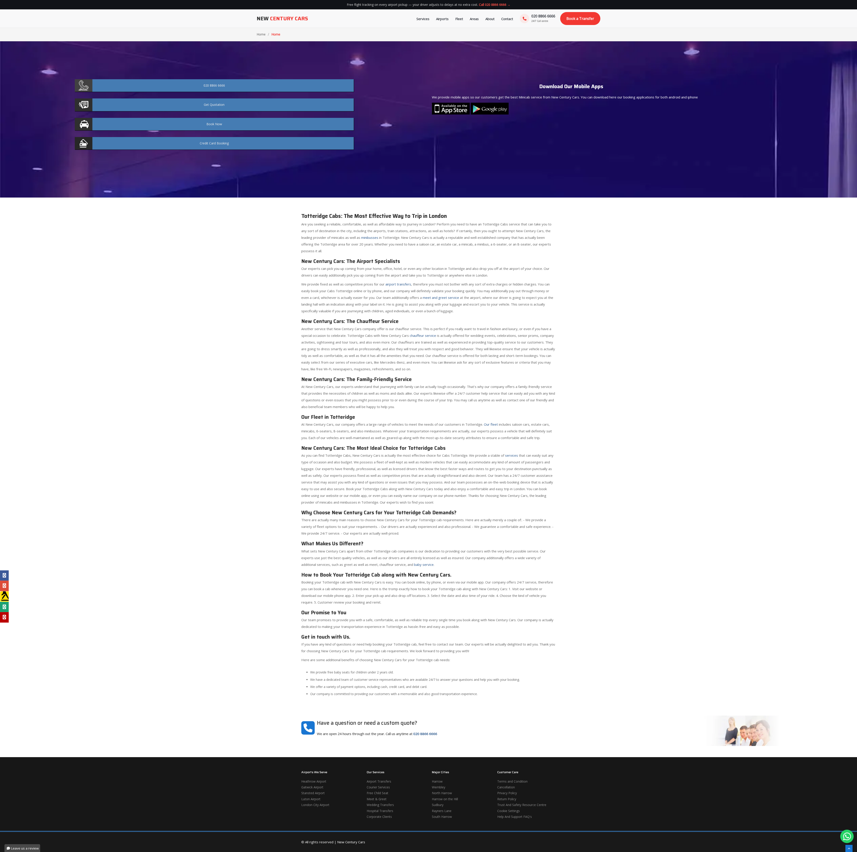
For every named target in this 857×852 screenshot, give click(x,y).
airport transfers (398, 284)
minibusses (369, 237)
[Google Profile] (4, 586)
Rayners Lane (441, 811)
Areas (474, 19)
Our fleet (491, 424)
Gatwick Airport (312, 787)
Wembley (438, 787)
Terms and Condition (512, 781)
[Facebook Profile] (4, 575)
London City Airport (315, 805)
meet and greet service (441, 297)
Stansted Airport (313, 793)
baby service (424, 564)
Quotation (214, 104)
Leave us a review (24, 848)
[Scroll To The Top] (849, 848)
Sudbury (437, 805)
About (490, 19)
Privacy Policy (507, 793)
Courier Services (378, 787)
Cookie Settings (508, 811)
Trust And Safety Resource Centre (521, 805)
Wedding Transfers (380, 805)
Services (422, 19)
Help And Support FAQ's (514, 817)
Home (261, 34)
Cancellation (506, 787)
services (511, 455)
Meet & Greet (377, 799)
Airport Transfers (379, 781)
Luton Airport (310, 799)
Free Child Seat (377, 793)
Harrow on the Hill (445, 799)
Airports (442, 19)
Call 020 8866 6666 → (494, 4)
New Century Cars (351, 842)
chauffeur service (423, 335)
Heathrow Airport (313, 781)
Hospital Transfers (380, 811)
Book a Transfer (580, 18)
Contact (507, 19)
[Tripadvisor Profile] (4, 607)
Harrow (437, 781)
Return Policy (506, 799)
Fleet (459, 19)
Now (214, 124)
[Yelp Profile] (4, 617)
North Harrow (442, 793)
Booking (214, 143)
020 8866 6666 (425, 733)
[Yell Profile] (4, 596)
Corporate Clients (379, 817)
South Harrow (442, 817)
